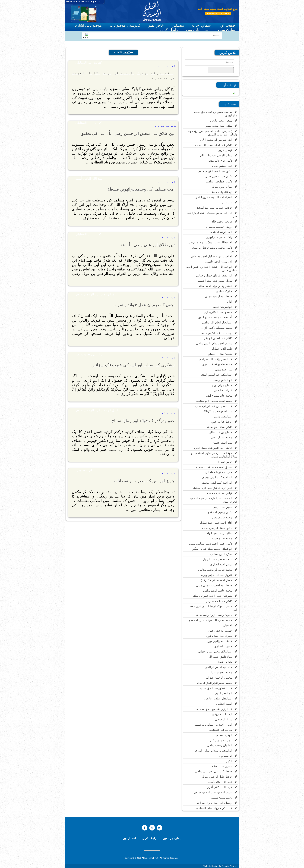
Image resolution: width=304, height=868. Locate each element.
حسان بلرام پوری (223, 385)
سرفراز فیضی (225, 719)
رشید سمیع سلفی (223, 797)
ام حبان (229, 625)
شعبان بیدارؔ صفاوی (220, 353)
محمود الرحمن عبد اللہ (220, 677)
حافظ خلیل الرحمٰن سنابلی (217, 776)
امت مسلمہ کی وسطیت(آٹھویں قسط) (141, 189)
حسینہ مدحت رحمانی (220, 630)
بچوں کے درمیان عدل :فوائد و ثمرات (143, 305)
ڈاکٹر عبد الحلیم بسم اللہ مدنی (215, 145)
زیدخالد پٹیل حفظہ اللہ (220, 192)
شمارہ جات (201, 25)
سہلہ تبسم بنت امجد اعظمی (216, 280)
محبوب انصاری (224, 646)
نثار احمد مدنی (225, 369)
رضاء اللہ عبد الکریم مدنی (218, 333)
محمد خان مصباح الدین (220, 395)
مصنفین (178, 25)
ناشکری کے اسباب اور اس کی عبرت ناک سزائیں (132, 365)
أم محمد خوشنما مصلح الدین (216, 317)
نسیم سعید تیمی (224, 507)
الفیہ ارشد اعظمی (222, 232)
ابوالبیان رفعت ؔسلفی (89, 354)
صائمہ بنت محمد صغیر (220, 125)
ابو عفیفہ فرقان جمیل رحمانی (215, 275)
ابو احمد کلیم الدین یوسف (218, 477)
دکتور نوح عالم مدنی (221, 160)
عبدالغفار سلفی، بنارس (219, 698)
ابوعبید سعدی (225, 735)
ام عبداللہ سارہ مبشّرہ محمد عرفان (211, 242)
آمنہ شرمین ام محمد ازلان (217, 139)
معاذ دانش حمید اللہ (221, 656)
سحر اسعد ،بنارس (222, 120)
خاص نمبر (156, 25)
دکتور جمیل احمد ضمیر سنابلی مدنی (212, 543)
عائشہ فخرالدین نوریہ (220, 641)
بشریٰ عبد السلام (223, 766)
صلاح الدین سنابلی (222, 554)
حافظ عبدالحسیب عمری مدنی (215, 585)
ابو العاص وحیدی (223, 380)
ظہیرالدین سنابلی (223, 348)
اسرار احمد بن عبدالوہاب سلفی (214, 724)
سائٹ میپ (226, 30)
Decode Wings (229, 866)
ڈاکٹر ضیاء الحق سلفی (220, 427)
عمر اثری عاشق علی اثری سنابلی (213, 487)
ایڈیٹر (230, 761)
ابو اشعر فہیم (225, 693)
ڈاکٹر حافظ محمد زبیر (220, 601)
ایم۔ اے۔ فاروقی (223, 714)
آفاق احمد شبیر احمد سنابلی (217, 522)
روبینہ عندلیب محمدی (220, 226)
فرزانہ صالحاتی (224, 390)
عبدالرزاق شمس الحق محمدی (215, 709)
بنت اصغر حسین (223, 442)
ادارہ (230, 301)
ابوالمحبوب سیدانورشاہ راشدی (215, 750)
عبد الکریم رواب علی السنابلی (215, 808)
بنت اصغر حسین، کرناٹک (219, 411)
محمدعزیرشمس (223, 517)
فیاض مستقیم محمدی (220, 493)
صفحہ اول (227, 25)
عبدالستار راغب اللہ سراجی (217, 359)
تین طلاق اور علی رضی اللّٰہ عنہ (146, 245)
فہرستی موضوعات (125, 25)
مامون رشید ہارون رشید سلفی (215, 615)
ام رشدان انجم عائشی (220, 261)
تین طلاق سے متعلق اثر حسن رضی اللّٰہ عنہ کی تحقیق (127, 133)
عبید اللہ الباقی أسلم (89, 178)
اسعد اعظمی (225, 703)
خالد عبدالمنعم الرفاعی (220, 667)
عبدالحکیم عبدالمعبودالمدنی (217, 374)
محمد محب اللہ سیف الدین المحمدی (211, 620)
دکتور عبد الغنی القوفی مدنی (216, 171)
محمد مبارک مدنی (223, 437)
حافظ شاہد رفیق (223, 421)
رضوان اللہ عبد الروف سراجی (215, 802)
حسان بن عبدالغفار (222, 432)
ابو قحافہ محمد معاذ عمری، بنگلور (213, 548)
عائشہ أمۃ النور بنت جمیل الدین (214, 447)
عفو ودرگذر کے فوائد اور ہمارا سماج (142, 420)
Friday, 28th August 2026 (77, 2)
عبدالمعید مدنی (224, 416)
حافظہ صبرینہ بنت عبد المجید (216, 207)
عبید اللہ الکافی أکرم (221, 787)
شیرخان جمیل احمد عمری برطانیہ (213, 595)
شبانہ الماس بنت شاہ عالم (217, 155)
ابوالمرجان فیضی (223, 306)
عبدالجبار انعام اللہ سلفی (218, 322)
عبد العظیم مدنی (223, 165)
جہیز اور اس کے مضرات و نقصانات (144, 481)
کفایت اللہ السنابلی (88, 62)
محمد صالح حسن (223, 538)
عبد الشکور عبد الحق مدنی (217, 688)
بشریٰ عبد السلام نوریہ (220, 635)
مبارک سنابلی (225, 291)
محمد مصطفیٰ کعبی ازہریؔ (215, 327)
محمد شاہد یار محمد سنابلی (216, 569)
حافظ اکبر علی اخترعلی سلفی (215, 771)
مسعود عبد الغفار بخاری (219, 312)
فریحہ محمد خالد (223, 221)
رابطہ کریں (169, 30)
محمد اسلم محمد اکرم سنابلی (215, 400)
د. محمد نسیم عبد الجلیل (219, 559)
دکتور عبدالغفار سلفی (220, 181)
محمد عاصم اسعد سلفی (219, 590)
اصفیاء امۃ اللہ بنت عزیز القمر (215, 197)
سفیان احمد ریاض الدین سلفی (215, 343)
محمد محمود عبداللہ (221, 672)
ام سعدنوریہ (83, 470)
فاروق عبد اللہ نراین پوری (218, 575)
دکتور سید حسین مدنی (220, 176)
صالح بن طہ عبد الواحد (220, 533)
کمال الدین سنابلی (222, 186)
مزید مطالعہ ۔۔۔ (166, 65)
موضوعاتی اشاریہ (88, 25)
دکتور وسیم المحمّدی (221, 512)
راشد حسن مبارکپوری (220, 237)
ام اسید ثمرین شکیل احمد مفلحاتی (213, 256)
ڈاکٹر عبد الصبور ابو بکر (219, 338)
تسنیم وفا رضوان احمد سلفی (216, 286)
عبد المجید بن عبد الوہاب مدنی (215, 406)
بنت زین (228, 202)
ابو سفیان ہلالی (222, 740)
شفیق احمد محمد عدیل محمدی (215, 467)
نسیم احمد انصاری (222, 564)
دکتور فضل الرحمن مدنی (218, 528)
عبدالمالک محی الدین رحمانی (216, 651)
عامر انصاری (226, 461)
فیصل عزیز (226, 150)
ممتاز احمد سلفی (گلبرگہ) (218, 580)
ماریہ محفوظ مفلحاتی (220, 472)
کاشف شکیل (226, 662)
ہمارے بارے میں (198, 30)
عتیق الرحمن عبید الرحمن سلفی (97, 294)
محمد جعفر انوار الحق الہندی (216, 682)
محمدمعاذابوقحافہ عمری (218, 364)
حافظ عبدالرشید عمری (220, 296)
